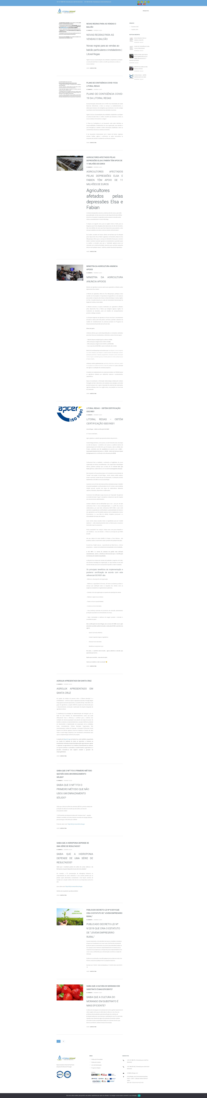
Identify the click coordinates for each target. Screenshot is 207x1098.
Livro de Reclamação (96, 1065)
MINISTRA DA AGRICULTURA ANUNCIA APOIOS (102, 267)
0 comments (89, 30)
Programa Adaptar (96, 1068)
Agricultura (93, 68)
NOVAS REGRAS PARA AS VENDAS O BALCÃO (101, 25)
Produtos (146, 11)
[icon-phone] (148, 2)
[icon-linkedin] (142, 2)
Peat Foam (71, 1065)
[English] (140, 4)
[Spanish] (145, 4)
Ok (139, 1095)
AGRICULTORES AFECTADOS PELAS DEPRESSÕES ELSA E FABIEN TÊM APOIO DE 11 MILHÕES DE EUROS (104, 160)
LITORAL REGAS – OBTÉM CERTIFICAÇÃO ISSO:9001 (103, 410)
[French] (143, 4)
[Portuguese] (138, 4)
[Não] (205, 1095)
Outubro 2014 (134, 29)
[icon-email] (145, 2)
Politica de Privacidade (97, 1059)
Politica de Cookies (96, 1062)
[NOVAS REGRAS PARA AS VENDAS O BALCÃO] (131, 40)
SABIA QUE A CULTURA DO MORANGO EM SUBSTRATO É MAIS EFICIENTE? (103, 987)
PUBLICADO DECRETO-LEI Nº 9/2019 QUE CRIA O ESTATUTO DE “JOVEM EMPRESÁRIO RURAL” (104, 913)
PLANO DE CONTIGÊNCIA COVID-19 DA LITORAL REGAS (102, 84)
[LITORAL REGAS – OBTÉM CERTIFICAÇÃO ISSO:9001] (131, 77)
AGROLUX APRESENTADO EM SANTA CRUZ (74, 681)
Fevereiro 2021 (135, 26)
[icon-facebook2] (138, 2)
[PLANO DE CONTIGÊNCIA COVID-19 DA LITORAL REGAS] (131, 48)
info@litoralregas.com (132, 1073)
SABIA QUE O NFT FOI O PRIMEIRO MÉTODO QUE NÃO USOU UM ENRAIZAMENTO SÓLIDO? (74, 774)
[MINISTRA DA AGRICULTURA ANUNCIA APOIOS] (131, 68)
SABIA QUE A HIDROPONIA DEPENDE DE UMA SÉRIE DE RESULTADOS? (73, 844)
